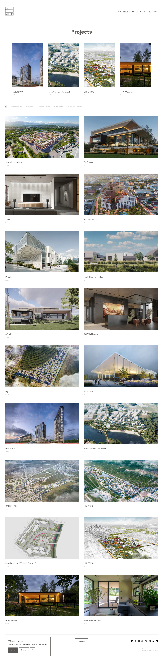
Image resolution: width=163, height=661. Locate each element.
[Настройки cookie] (32, 650)
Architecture (30, 106)
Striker (7, 220)
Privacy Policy (146, 649)
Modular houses (44, 106)
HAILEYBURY (17, 92)
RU (154, 11)
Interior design (58, 106)
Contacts (132, 11)
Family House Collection (93, 277)
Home (119, 11)
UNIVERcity (89, 506)
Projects (125, 11)
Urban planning (16, 106)
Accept (13, 650)
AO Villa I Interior (91, 334)
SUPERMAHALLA (91, 220)
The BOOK (88, 392)
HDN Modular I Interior (93, 621)
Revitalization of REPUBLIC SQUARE (20, 564)
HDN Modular (126, 92)
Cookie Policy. (42, 645)
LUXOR (8, 277)
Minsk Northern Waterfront (59, 92)
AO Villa (8, 334)
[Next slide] (155, 65)
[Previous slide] (8, 65)
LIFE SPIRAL (89, 92)
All (6, 106)
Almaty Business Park (13, 162)
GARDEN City (11, 506)
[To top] (81, 649)
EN (150, 11)
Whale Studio (154, 650)
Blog (145, 11)
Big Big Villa (88, 162)
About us (139, 11)
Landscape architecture (76, 106)
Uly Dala (9, 392)
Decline (23, 650)
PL (157, 11)
